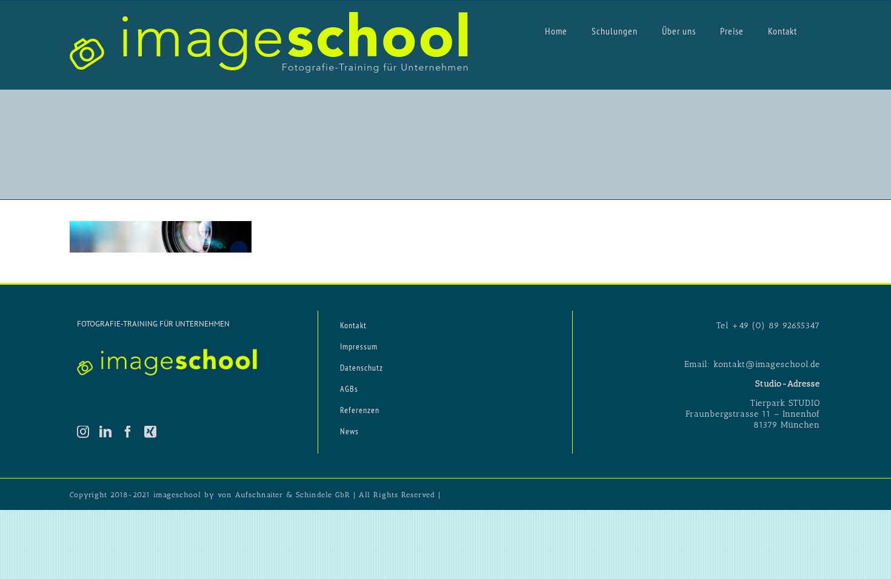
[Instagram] (83, 432)
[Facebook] (128, 432)
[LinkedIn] (105, 432)
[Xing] (150, 432)
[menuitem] (556, 30)
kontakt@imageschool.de (766, 364)
